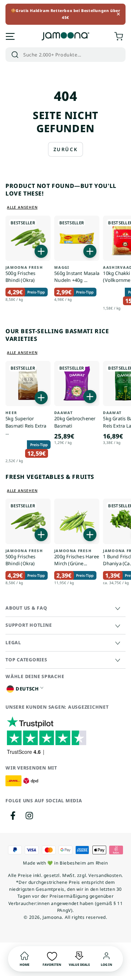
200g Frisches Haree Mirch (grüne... (76, 557)
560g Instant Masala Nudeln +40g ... (76, 274)
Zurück (65, 149)
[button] (65, 54)
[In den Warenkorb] (41, 251)
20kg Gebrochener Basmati (74, 419)
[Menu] (10, 36)
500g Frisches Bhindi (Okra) (24, 274)
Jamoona (52, 917)
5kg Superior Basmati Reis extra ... (26, 423)
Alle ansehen (22, 207)
